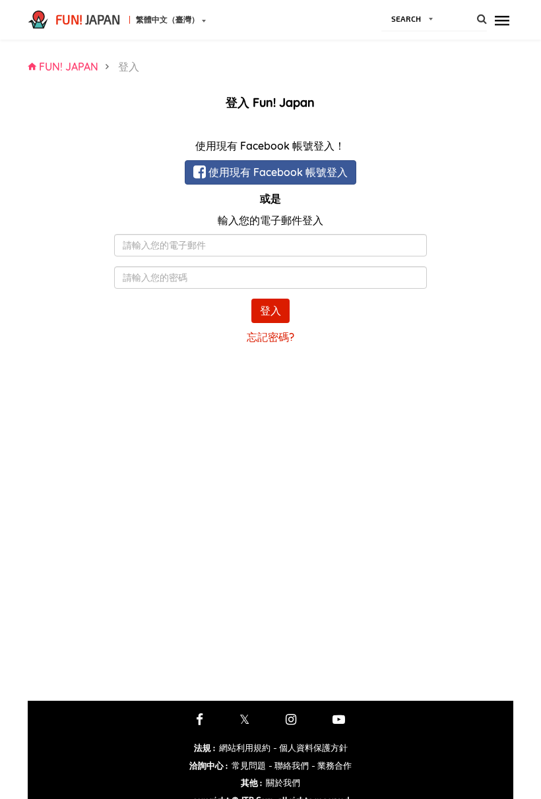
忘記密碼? (270, 336)
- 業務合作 (331, 765)
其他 (251, 782)
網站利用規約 (244, 747)
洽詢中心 (208, 765)
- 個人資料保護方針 (310, 747)
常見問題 (249, 765)
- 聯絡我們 (289, 765)
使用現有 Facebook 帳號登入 (277, 172)
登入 (270, 310)
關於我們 (283, 782)
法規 (204, 747)
